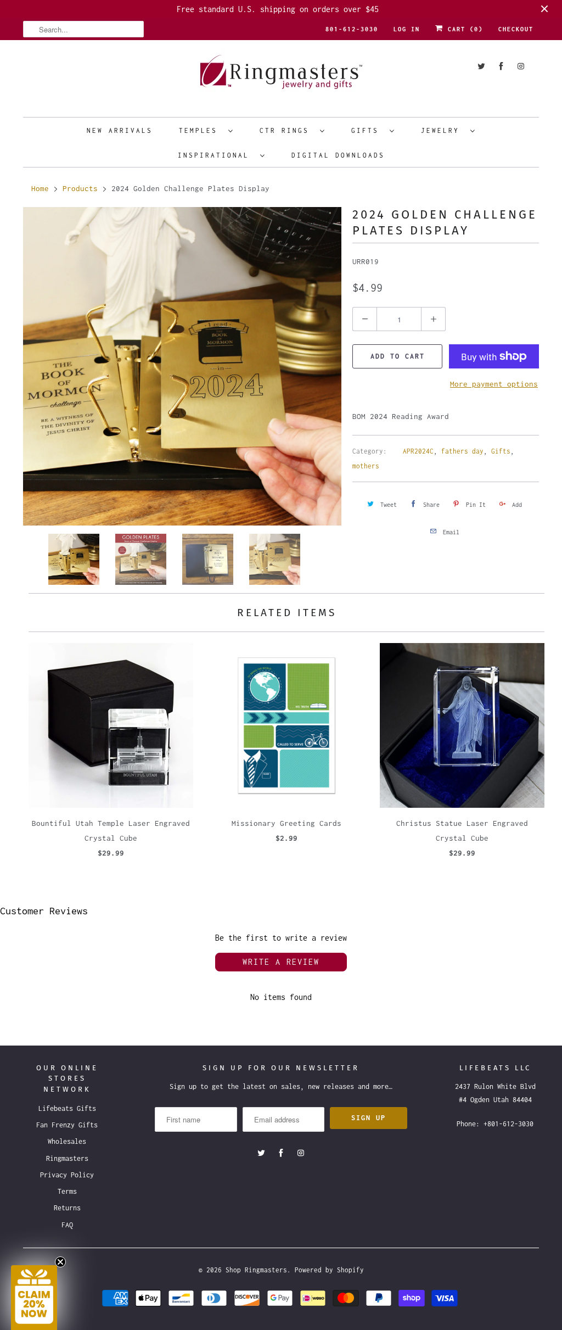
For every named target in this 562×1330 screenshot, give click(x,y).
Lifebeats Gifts (67, 1108)
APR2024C (418, 451)
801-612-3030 (351, 29)
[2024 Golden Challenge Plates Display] (182, 366)
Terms (67, 1191)
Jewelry (443, 130)
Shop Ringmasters (256, 1269)
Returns (67, 1208)
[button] (34, 1297)
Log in (407, 29)
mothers (365, 466)
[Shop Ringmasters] (281, 77)
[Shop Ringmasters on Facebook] (501, 66)
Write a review (281, 961)
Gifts (367, 130)
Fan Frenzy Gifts (67, 1125)
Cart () (463, 29)
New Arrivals (120, 130)
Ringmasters (67, 1158)
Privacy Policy (67, 1175)
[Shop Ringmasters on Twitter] (481, 66)
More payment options (494, 383)
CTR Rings (287, 130)
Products (80, 188)
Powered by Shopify (329, 1269)
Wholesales (67, 1141)
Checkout (515, 29)
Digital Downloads (338, 155)
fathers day (462, 451)
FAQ (67, 1225)
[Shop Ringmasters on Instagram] (521, 66)
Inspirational (216, 155)
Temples (201, 130)
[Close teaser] (60, 1261)
